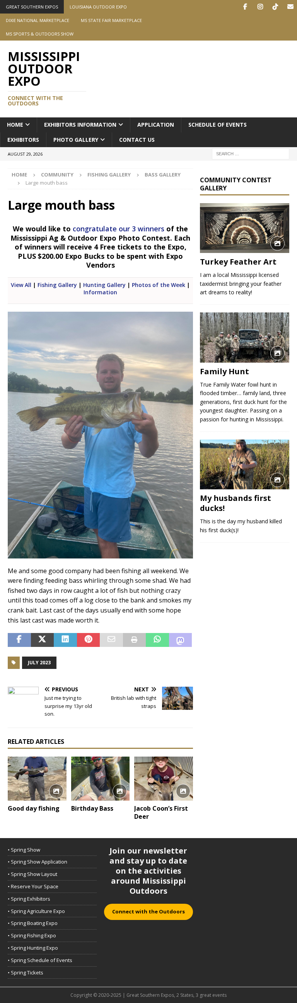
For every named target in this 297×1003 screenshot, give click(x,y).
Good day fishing (34, 808)
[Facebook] (245, 7)
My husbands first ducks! (235, 503)
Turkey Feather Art (238, 261)
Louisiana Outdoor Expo (98, 7)
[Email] (290, 7)
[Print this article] (134, 640)
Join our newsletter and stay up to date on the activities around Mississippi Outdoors (148, 870)
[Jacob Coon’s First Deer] (163, 779)
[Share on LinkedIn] (65, 640)
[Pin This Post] (88, 640)
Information (100, 292)
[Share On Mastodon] (180, 640)
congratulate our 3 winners (118, 228)
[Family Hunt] (244, 337)
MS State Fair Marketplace (111, 20)
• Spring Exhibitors (29, 898)
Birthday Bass (92, 808)
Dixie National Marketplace (37, 20)
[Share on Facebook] (19, 640)
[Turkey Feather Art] (244, 228)
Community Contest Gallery (235, 184)
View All (21, 285)
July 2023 (39, 662)
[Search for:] (250, 153)
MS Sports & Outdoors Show (39, 34)
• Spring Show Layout (32, 874)
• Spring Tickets (25, 972)
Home (15, 124)
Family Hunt (224, 371)
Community (57, 174)
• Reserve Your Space (33, 886)
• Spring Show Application (37, 861)
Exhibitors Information (80, 124)
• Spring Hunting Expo (33, 947)
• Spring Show (24, 849)
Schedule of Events (217, 124)
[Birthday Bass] (100, 779)
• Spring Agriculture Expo (36, 911)
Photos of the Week (158, 285)
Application (155, 124)
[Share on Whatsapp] (157, 640)
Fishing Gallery (109, 174)
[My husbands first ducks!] (244, 465)
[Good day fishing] (37, 779)
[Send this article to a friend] (111, 640)
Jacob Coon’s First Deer (161, 812)
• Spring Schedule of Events (40, 960)
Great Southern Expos (32, 7)
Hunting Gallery (104, 285)
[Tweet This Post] (42, 640)
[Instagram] (260, 7)
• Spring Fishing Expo (32, 935)
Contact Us (137, 139)
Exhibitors (23, 139)
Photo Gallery (75, 139)
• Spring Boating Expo (33, 923)
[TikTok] (275, 7)
